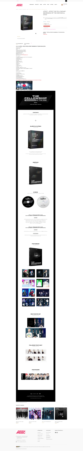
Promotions (39, 432)
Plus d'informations (19, 43)
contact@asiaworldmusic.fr (22, 441)
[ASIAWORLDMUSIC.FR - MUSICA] (20, 432)
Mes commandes (48, 432)
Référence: (45, 23)
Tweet (45, 21)
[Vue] (22, 414)
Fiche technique (27, 43)
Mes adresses (48, 435)
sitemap (39, 441)
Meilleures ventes (40, 435)
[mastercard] (57, 432)
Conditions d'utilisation (40, 438)
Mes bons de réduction (49, 439)
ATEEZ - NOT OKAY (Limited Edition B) (19, 422)
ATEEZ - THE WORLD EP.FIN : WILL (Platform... (59, 422)
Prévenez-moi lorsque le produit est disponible (49, 29)
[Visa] (55, 432)
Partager (48, 21)
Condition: (45, 24)
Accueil (17, 9)
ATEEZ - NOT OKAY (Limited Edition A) (32, 422)
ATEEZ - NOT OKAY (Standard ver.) (46, 421)
